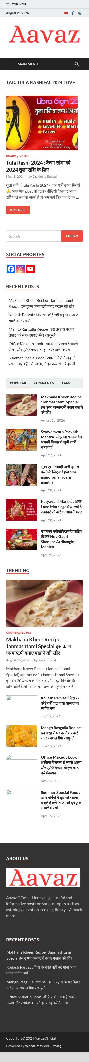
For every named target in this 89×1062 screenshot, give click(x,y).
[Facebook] (73, 13)
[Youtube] (66, 13)
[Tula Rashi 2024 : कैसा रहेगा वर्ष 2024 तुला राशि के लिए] (44, 123)
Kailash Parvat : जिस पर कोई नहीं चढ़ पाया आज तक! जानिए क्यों (60, 702)
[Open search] (76, 64)
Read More (16, 209)
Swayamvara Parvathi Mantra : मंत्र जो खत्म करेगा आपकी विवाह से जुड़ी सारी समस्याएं (61, 439)
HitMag (55, 1046)
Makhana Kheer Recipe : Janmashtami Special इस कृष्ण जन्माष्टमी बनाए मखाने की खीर (62, 404)
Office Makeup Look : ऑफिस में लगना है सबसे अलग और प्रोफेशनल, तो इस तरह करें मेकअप (61, 765)
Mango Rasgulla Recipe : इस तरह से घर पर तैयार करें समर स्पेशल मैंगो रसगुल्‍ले (62, 732)
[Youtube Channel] (30, 269)
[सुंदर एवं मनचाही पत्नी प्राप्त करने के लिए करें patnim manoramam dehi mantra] (21, 467)
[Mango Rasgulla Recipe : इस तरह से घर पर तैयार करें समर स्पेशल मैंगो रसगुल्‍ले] (21, 728)
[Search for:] (44, 236)
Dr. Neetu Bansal (45, 176)
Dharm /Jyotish (17, 156)
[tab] (18, 383)
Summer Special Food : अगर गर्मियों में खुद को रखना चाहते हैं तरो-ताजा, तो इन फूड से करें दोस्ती (61, 800)
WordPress (34, 1046)
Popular (18, 383)
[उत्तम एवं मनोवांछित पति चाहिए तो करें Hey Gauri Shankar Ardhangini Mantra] (21, 531)
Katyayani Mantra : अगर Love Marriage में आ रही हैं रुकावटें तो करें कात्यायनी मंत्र (61, 506)
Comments (44, 383)
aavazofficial (47, 660)
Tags (65, 383)
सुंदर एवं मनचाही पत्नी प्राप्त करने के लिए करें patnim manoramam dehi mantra (60, 474)
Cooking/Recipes (18, 632)
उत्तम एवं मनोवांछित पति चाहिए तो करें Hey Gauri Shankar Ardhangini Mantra (61, 539)
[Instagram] (80, 13)
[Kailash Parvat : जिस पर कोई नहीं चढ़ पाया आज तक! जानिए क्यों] (21, 698)
